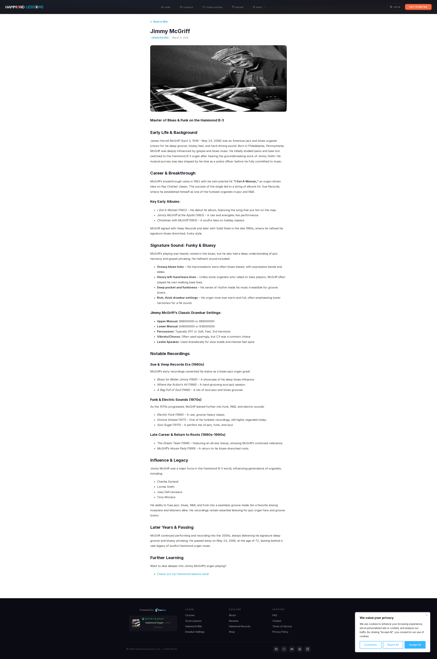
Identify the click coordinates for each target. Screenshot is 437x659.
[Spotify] (300, 649)
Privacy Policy (280, 631)
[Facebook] (276, 649)
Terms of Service (282, 626)
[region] (392, 632)
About (232, 615)
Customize (370, 644)
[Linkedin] (308, 649)
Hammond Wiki (193, 626)
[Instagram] (284, 649)
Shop (259, 7)
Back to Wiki (160, 21)
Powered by (147, 609)
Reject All (393, 644)
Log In (396, 6)
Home (167, 7)
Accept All (415, 644)
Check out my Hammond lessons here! (183, 574)
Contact (276, 620)
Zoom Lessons (214, 7)
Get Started (418, 6)
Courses (188, 7)
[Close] (427, 615)
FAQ (274, 615)
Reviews (233, 620)
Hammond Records (239, 626)
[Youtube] (292, 649)
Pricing (239, 7)
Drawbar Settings (195, 631)
